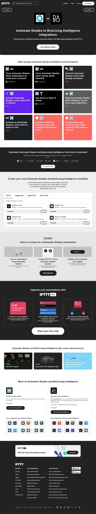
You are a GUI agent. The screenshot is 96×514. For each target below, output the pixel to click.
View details (10, 211)
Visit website (9, 403)
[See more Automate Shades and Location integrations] (12, 430)
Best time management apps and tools (58, 477)
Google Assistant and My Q (33, 480)
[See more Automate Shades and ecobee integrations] (39, 430)
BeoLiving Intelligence (63, 30)
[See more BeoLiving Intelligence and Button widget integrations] (57, 423)
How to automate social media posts (58, 494)
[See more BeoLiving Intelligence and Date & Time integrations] (83, 430)
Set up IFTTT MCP (48, 166)
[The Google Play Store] (76, 472)
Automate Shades (29, 30)
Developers (18, 507)
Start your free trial (48, 331)
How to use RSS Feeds (54, 483)
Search (17, 489)
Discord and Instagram (32, 471)
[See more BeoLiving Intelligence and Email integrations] (57, 430)
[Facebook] (57, 507)
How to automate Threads (55, 491)
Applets (17, 477)
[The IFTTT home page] (5, 3)
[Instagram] (64, 507)
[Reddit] (79, 507)
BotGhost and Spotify (32, 483)
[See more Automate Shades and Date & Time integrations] (26, 430)
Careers (25, 507)
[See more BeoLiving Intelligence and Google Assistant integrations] (70, 423)
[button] (48, 273)
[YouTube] (68, 507)
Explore (65, 3)
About (50, 507)
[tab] (8, 195)
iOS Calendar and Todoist (33, 491)
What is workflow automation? (56, 480)
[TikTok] (76, 507)
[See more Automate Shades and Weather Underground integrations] (12, 423)
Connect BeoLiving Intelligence (61, 412)
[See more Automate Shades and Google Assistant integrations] (39, 423)
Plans (72, 3)
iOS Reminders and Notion (33, 489)
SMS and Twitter (31, 486)
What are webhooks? (54, 486)
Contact (40, 507)
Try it (43, 211)
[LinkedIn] (61, 507)
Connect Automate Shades (15, 407)
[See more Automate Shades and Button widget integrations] (26, 423)
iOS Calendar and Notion (33, 474)
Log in (79, 3)
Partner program (32, 507)
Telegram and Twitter (32, 494)
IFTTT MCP (18, 480)
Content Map (18, 486)
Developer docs (19, 494)
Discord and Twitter (32, 497)
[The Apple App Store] (76, 468)
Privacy (45, 507)
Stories (17, 474)
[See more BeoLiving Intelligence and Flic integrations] (70, 430)
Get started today (48, 47)
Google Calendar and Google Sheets (36, 477)
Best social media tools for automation (58, 497)
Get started (88, 3)
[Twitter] (72, 507)
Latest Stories (53, 468)
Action (14, 207)
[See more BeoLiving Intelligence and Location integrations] (83, 423)
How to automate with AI (55, 471)
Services (17, 471)
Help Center (18, 483)
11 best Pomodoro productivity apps (58, 489)
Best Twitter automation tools (56, 474)
